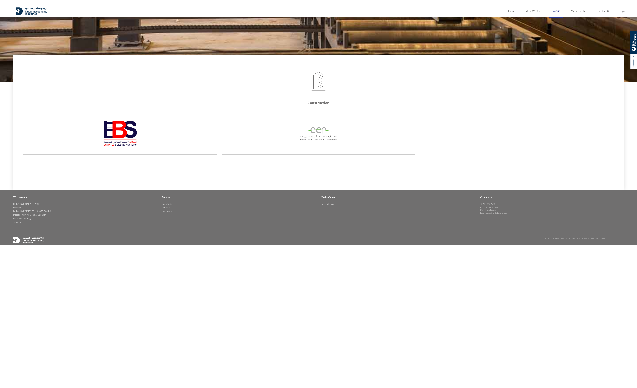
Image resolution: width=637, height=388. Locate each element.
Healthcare (167, 211)
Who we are (533, 11)
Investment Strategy (22, 218)
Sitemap (17, 222)
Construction (167, 203)
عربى (623, 11)
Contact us (603, 11)
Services (166, 207)
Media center (579, 11)
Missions (17, 207)
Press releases (327, 203)
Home (511, 11)
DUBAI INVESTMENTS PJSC (26, 203)
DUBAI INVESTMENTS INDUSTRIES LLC (32, 211)
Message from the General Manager (29, 214)
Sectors (556, 11)
